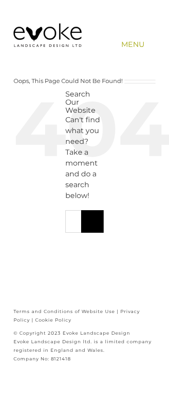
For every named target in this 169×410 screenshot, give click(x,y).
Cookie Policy (53, 320)
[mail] (153, 20)
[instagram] (140, 20)
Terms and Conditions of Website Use (64, 311)
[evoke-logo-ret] (48, 27)
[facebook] (114, 20)
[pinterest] (127, 20)
